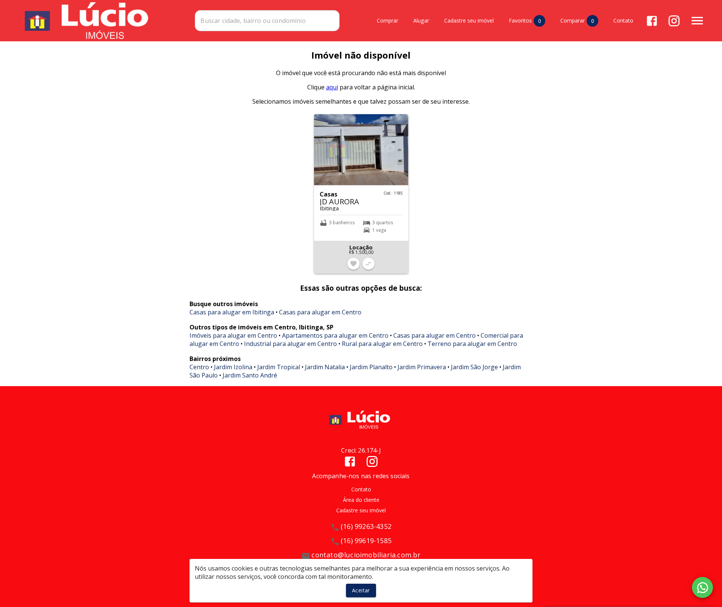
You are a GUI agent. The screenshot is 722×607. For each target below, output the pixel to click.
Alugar (421, 21)
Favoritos (525, 20)
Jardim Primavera (421, 367)
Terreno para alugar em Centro (472, 344)
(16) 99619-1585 (366, 540)
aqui (332, 87)
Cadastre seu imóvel (469, 21)
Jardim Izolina (233, 367)
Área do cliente (361, 499)
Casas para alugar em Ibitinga (232, 312)
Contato (623, 21)
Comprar (387, 21)
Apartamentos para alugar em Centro (335, 335)
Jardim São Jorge (474, 367)
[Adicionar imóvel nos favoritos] (353, 264)
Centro (199, 367)
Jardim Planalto (371, 367)
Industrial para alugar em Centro (290, 344)
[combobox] (267, 20)
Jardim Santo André (250, 375)
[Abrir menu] (697, 21)
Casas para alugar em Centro (320, 312)
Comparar (577, 20)
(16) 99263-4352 (366, 526)
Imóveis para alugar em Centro (233, 335)
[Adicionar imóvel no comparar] (369, 264)
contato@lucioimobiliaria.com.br (365, 554)
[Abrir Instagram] (674, 20)
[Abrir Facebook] (651, 20)
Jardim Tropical (278, 367)
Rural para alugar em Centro (382, 344)
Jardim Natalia (325, 367)
